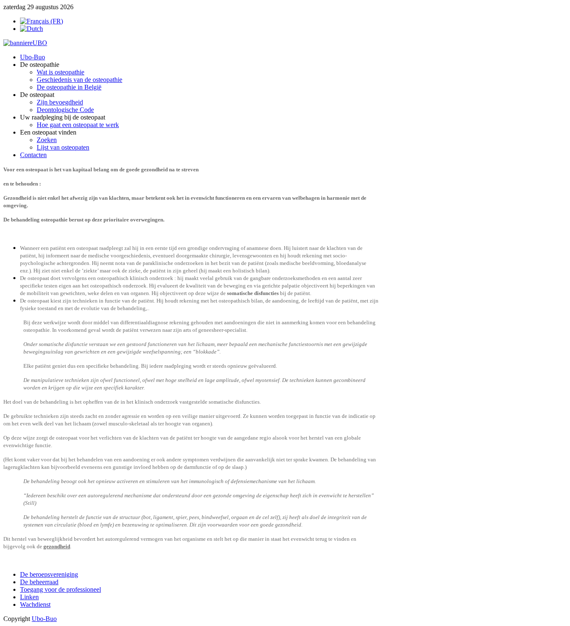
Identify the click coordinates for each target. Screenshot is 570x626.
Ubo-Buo (44, 618)
